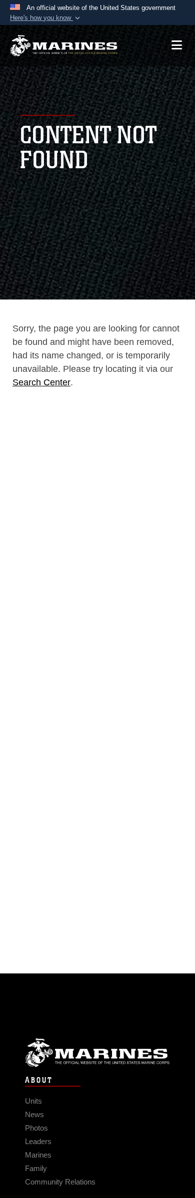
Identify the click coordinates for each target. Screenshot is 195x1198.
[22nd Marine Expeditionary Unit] (64, 45)
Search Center (41, 382)
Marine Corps (97, 1052)
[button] (46, 18)
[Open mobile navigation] (176, 45)
